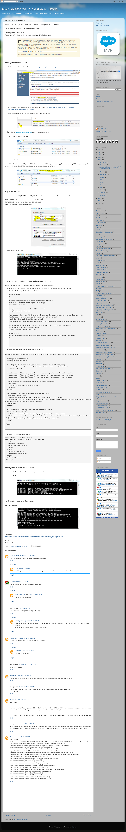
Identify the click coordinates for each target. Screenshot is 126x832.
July (101, 179)
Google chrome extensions (104, 286)
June (101, 182)
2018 (100, 157)
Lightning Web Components (104, 310)
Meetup (98, 317)
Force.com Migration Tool (24, 132)
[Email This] (32, 546)
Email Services (100, 265)
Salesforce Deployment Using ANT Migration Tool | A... (110, 167)
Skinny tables (100, 371)
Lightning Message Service (104, 305)
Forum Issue (100, 279)
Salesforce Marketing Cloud (104, 354)
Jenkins (98, 288)
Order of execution (102, 326)
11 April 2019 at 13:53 (22, 581)
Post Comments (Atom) (20, 819)
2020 (100, 152)
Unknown (13, 675)
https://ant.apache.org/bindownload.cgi (44, 67)
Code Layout (100, 237)
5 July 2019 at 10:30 (25, 608)
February (103, 192)
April (101, 187)
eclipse (98, 258)
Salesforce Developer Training (105, 347)
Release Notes (100, 338)
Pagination (99, 331)
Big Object (99, 225)
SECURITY (99, 364)
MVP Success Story (102, 321)
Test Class (99, 382)
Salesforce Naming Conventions (106, 357)
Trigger (98, 394)
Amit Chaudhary (20, 594)
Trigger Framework (102, 401)
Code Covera (100, 492)
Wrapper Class (100, 412)
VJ (15, 568)
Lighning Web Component (104, 293)
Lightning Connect (101, 300)
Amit (16, 651)
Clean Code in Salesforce (104, 232)
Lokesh (12, 581)
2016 (100, 198)
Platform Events (101, 333)
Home (48, 815)
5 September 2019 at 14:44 (31, 621)
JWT (97, 291)
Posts (100, 458)
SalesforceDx (100, 359)
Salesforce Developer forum (104, 101)
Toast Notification (101, 387)
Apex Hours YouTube (102, 25)
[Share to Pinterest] (40, 546)
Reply (11, 561)
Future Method (100, 281)
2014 (100, 203)
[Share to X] (36, 546)
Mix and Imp (100, 319)
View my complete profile (104, 131)
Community (99, 241)
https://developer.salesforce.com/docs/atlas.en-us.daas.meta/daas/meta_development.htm (34, 537)
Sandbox (98, 361)
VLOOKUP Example (102, 408)
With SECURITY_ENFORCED (105, 410)
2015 (100, 201)
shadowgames (14, 555)
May (101, 185)
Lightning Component (102, 298)
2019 (100, 155)
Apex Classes (100, 211)
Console (98, 246)
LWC (97, 314)
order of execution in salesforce (106, 328)
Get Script (101, 517)
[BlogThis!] (34, 546)
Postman (98, 335)
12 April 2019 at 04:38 (35, 594)
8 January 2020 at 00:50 (24, 675)
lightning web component (104, 307)
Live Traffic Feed (107, 471)
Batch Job (99, 220)
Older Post (87, 815)
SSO (97, 378)
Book (97, 227)
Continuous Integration (103, 248)
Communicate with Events (104, 239)
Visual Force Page (101, 405)
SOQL (98, 376)
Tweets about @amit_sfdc (104, 419)
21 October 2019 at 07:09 (26, 651)
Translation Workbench (103, 392)
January (102, 195)
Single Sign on (100, 366)
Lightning (99, 295)
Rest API (98, 340)
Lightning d (114, 500)
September (103, 174)
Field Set (98, 274)
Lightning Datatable (102, 303)
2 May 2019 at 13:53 (23, 568)
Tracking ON (112, 517)
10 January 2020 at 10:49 (27, 687)
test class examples (102, 385)
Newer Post (10, 815)
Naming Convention (102, 324)
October (102, 172)
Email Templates (101, 267)
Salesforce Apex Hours (103, 342)
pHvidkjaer (18, 621)
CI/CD (98, 229)
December (103, 162)
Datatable (99, 253)
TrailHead (99, 390)
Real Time (106, 517)
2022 (100, 149)
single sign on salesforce (103, 368)
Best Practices (100, 222)
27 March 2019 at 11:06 (27, 555)
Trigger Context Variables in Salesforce (108, 397)
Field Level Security (102, 272)
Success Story (100, 380)
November (103, 165)
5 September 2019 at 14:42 (26, 638)
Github (98, 284)
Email (97, 262)
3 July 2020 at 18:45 (23, 699)
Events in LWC (100, 269)
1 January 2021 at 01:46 (26, 724)
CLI (97, 234)
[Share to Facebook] (38, 546)
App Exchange (100, 218)
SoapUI (98, 373)
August (102, 177)
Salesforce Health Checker (104, 352)
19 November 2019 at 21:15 (27, 664)
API (97, 215)
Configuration (100, 244)
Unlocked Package (102, 403)
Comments (102, 462)
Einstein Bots (100, 260)
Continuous (99, 489)
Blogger (74, 827)
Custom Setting (101, 251)
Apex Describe (100, 213)
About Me (99, 99)
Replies (14, 564)
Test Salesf (110, 514)
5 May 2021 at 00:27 (23, 737)
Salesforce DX (100, 350)
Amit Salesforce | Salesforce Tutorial (29, 9)
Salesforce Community (103, 345)
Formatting (99, 277)
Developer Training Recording (105, 255)
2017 (100, 160)
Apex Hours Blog (101, 23)
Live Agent (99, 312)
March (102, 190)
